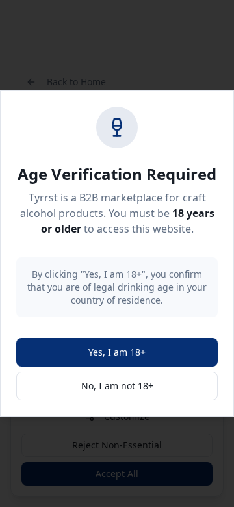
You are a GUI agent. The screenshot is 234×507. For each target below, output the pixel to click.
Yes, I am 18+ (117, 352)
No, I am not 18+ (117, 386)
